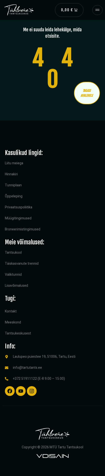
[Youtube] (21, 391)
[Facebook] (10, 391)
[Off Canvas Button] (97, 10)
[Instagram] (32, 391)
